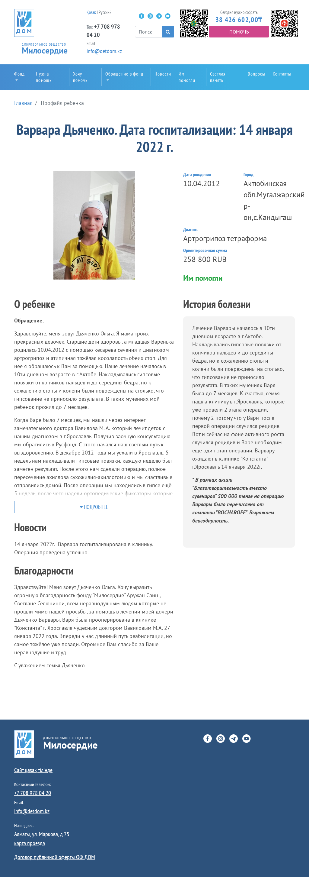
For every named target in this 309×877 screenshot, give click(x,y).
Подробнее (95, 506)
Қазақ (91, 12)
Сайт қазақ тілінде (33, 770)
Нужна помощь (44, 77)
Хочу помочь (80, 77)
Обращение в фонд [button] (124, 74)
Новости (162, 74)
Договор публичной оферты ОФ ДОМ (54, 857)
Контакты (282, 74)
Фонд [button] (19, 74)
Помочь (239, 32)
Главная (23, 102)
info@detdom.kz (104, 51)
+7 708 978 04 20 (32, 793)
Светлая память (218, 77)
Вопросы (257, 74)
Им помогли (187, 77)
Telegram (159, 16)
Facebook (141, 16)
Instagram (150, 16)
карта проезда (29, 843)
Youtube (167, 16)
